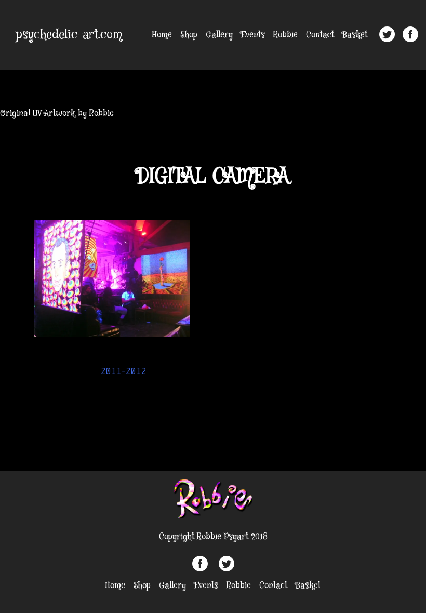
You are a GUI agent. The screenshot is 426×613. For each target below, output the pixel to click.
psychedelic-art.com (69, 35)
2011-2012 (124, 371)
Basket (354, 35)
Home (162, 35)
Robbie (285, 35)
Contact (320, 35)
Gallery (219, 35)
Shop (188, 35)
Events (253, 35)
